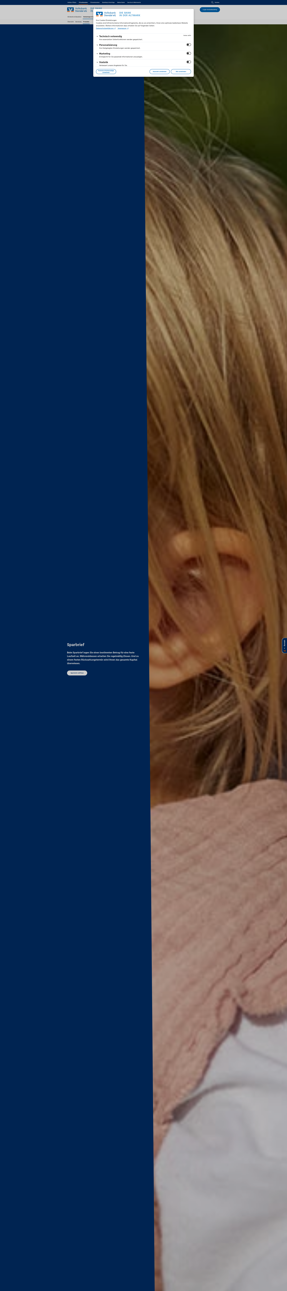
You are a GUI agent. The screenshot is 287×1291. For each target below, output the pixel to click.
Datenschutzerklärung (105, 28)
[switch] (189, 44)
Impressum (122, 28)
